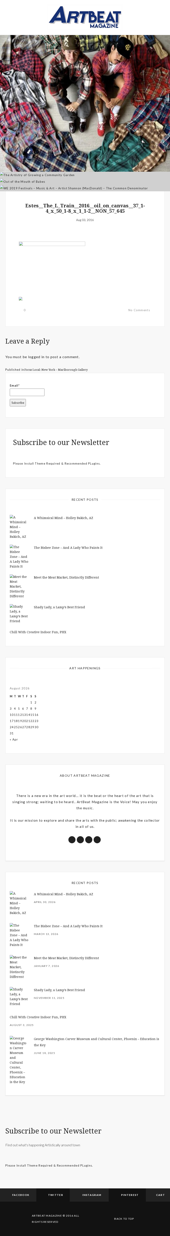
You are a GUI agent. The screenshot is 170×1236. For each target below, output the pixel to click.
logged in (36, 357)
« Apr (14, 739)
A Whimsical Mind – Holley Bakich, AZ (63, 518)
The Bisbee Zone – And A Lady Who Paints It (68, 547)
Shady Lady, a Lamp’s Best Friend (59, 607)
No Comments (139, 310)
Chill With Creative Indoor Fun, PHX (38, 632)
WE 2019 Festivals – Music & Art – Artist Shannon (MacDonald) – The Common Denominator (85, 163)
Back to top (124, 1218)
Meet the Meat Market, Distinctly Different (66, 577)
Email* (15, 385)
